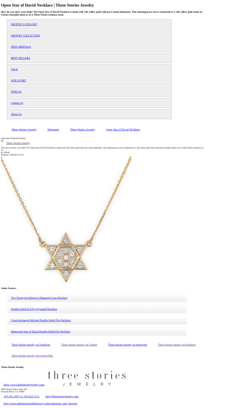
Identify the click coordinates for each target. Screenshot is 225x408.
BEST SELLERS (20, 57)
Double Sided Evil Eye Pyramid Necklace (34, 308)
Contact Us (17, 102)
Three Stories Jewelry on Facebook (30, 344)
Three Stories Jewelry (18, 143)
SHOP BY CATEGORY (24, 24)
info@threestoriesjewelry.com (61, 396)
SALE (14, 69)
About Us (16, 114)
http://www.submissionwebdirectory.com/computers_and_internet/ (40, 403)
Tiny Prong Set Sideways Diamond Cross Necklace (39, 297)
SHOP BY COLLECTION (25, 35)
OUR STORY (18, 80)
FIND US (16, 91)
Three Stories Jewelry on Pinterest (177, 344)
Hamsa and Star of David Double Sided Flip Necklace (40, 331)
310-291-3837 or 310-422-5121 (22, 396)
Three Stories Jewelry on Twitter (79, 344)
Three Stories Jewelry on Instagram (127, 344)
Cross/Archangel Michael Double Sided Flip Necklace (41, 320)
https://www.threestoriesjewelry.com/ (24, 384)
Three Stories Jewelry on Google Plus (32, 355)
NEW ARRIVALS (21, 46)
